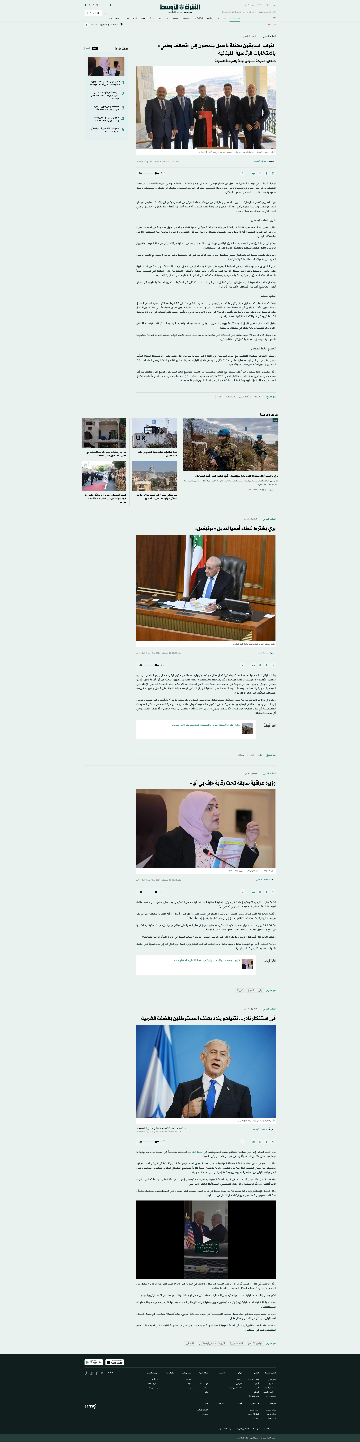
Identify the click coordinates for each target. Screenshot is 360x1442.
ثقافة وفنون (198, 19)
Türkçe (259, 5)
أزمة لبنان (258, 396)
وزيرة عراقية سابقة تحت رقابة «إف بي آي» (233, 783)
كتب (206, 1380)
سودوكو (205, 1414)
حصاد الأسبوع (254, 1410)
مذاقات (155, 1380)
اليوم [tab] (94, 48)
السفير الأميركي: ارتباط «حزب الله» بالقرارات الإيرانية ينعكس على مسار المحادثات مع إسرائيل (105, 498)
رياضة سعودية (271, 1410)
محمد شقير (263, 652)
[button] (206, 1239)
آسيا (257, 1388)
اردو (253, 5)
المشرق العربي (249, 36)
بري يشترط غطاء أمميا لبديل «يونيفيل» (235, 528)
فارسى (247, 5)
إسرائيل (240, 755)
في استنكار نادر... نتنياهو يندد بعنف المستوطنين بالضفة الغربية (208, 1018)
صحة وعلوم (187, 19)
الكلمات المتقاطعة (202, 1410)
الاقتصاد (209, 19)
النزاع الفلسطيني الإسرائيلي (212, 1343)
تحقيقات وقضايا (253, 1414)
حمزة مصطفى (262, 879)
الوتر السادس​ (203, 1384)
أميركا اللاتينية (254, 1397)
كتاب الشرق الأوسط (235, 1388)
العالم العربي (269, 36)
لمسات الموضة (153, 1388)
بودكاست (126, 19)
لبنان (219, 396)
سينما (206, 1388)
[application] (206, 1239)
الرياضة (152, 19)
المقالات (239, 1380)
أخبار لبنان (244, 396)
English (267, 5)
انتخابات (230, 396)
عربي (274, 5)
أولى (260, 755)
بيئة (189, 1388)
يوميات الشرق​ (164, 19)
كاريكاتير (239, 1384)
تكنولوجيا (176, 19)
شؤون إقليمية (271, 1397)
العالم (224, 19)
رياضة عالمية (272, 1419)
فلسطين (190, 1343)
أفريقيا (256, 1392)
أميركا (240, 990)
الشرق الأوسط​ (235, 19)
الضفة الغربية (195, 1152)
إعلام (206, 1392)
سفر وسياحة (153, 1384)
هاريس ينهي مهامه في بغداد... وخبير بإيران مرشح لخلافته (105, 119)
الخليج (271, 1384)
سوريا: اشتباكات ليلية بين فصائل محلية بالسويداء (105, 130)
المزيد (110, 19)
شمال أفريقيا (268, 1388)
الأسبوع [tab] (88, 48)
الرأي (217, 19)
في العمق (143, 19)
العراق (251, 990)
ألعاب (117, 19)
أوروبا (257, 1384)
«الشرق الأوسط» (261, 161)
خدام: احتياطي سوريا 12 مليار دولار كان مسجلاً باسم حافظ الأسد (104, 108)
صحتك (188, 1380)
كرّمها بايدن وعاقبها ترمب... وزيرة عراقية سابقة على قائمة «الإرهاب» (105, 83)
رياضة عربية (271, 1414)
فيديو (135, 19)
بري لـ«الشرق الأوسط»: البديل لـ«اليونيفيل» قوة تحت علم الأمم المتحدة (105, 95)
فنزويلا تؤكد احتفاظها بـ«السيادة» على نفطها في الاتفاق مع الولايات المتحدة (230, 24)
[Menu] (274, 18)
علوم (189, 1384)
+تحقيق (256, 1419)
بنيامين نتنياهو (255, 1343)
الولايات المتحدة (253, 1380)
